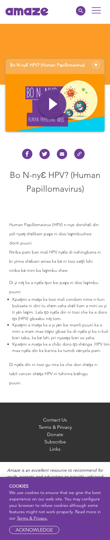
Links (55, 449)
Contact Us (55, 420)
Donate (55, 434)
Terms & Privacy (55, 427)
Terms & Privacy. (32, 518)
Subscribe (55, 442)
